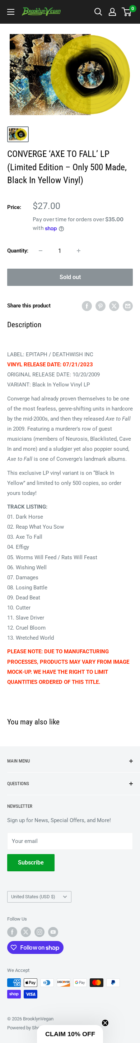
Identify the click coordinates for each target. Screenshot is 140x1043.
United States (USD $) (33, 896)
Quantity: (17, 250)
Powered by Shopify (27, 1027)
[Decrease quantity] (40, 250)
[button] (70, 1034)
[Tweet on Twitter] (114, 305)
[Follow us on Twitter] (26, 932)
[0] (126, 12)
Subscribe (31, 862)
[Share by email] (128, 305)
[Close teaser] (105, 1022)
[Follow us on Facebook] (12, 932)
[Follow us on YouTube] (53, 932)
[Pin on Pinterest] (100, 305)
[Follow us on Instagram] (39, 932)
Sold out (70, 277)
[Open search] (98, 12)
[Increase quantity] (78, 250)
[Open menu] (10, 12)
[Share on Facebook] (87, 305)
